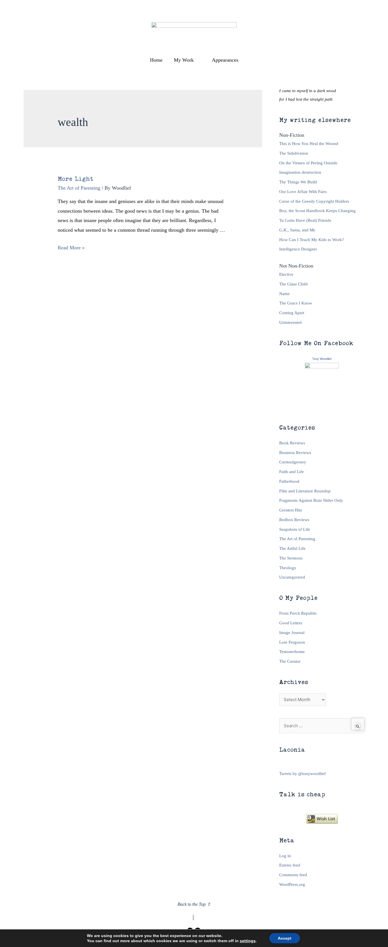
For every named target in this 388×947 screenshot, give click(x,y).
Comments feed (293, 875)
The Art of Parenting (79, 188)
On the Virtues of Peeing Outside (308, 163)
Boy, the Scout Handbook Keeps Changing (317, 210)
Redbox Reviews (294, 519)
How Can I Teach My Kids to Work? (311, 239)
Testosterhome (292, 651)
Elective (286, 274)
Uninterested (290, 322)
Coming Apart (291, 312)
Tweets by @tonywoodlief (302, 773)
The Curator (290, 661)
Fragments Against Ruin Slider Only (311, 500)
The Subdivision (293, 153)
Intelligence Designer (298, 249)
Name (284, 293)
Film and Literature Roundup (305, 491)
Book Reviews (292, 443)
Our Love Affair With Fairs (303, 191)
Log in (285, 855)
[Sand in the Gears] (322, 386)
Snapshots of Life (294, 529)
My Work (184, 60)
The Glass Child (293, 284)
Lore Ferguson (292, 642)
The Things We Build (298, 182)
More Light (75, 179)
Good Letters (290, 623)
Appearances (225, 60)
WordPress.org (292, 884)
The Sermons (291, 558)
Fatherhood (289, 481)
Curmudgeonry (292, 462)
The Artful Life (292, 548)
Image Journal (291, 632)
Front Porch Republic (298, 613)
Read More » (71, 247)
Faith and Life (291, 471)
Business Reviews (295, 452)
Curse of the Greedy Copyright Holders (314, 201)
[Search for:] (321, 726)
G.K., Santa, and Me (297, 230)
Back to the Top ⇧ (194, 904)
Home (156, 60)
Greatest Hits (290, 510)
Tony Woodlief (321, 358)
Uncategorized (292, 577)
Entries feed (289, 865)
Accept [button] (284, 938)
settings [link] (248, 940)
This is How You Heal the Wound (308, 143)
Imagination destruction (300, 172)
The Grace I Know (295, 303)
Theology (287, 567)
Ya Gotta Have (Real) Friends (305, 220)
